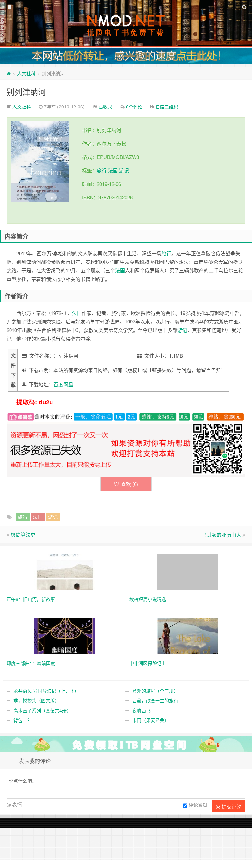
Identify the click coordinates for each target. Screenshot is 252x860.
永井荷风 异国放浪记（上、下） (46, 690)
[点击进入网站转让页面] (126, 56)
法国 (113, 170)
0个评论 (134, 106)
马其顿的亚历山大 (221, 534)
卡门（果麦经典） (150, 720)
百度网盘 (63, 384)
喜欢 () (129, 483)
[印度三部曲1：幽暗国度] (65, 635)
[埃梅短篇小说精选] (188, 571)
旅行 (102, 170)
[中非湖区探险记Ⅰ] (188, 635)
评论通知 (198, 804)
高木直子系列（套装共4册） (42, 710)
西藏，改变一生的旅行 (155, 700)
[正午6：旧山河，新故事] (65, 571)
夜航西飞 (141, 710)
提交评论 (231, 806)
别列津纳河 (26, 91)
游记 (124, 170)
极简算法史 (23, 534)
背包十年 (22, 720)
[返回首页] (9, 73)
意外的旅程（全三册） (155, 690)
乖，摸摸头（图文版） (36, 700)
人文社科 (26, 73)
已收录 (105, 106)
